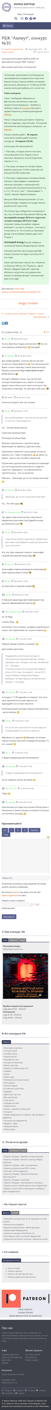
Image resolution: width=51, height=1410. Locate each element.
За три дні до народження (15, 1120)
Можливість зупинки (13, 1048)
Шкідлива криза (11, 1126)
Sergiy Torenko (8, 52)
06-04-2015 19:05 (21, 595)
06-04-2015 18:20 (24, 490)
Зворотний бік (10, 1056)
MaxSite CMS (42, 1401)
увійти (16, 892)
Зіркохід (10, 356)
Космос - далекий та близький (17, 1109)
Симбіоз (7, 1071)
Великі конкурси (32, 1360)
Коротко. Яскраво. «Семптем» (16, 1180)
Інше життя (9, 1100)
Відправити (9, 916)
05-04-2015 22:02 (21, 339)
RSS (47, 332)
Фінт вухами (9, 1083)
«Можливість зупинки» (13, 949)
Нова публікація (40, 317)
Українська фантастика (13, 49)
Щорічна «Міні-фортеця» (12, 1357)
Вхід (20, 14)
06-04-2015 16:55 (23, 397)
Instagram (8, 1390)
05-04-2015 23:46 (24, 356)
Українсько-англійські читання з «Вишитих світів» (26, 1239)
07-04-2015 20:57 (25, 639)
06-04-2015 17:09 (21, 411)
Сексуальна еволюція (13, 1062)
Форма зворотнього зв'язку (13, 1374)
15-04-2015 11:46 (25, 692)
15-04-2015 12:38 (21, 721)
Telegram (20, 1390)
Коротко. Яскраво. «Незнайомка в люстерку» (23, 1182)
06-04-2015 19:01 (24, 564)
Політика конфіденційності (29, 1388)
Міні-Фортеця (31, 1357)
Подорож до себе (11, 1103)
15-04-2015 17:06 (25, 766)
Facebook (31, 1390)
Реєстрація (28, 14)
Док (8, 339)
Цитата (34, 830)
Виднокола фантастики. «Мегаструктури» (22, 1227)
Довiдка (5, 1363)
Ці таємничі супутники (14, 1088)
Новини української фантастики (22, 1277)
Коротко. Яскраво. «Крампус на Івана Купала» (23, 1156)
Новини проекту (15, 1271)
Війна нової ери (11, 1065)
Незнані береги (10, 1085)
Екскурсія (8, 1112)
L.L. (9, 753)
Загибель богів (10, 1054)
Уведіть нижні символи (13, 900)
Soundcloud (9, 1393)
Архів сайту (6, 1360)
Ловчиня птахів (13, 512)
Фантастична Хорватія (13, 1224)
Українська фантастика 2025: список (20, 1168)
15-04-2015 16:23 (21, 753)
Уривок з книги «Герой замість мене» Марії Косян (25, 1185)
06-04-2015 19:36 (31, 612)
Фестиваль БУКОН (33, 1354)
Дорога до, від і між (12, 1094)
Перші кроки (9, 1129)
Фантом (10, 564)
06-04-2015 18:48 (30, 512)
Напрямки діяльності (10, 1354)
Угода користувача (9, 1388)
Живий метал (10, 1106)
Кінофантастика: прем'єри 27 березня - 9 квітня (24, 314)
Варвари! (8, 1091)
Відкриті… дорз (10, 1123)
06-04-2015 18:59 (21, 532)
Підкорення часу (11, 1059)
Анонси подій (14, 1268)
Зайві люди (9, 1077)
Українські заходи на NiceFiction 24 (19, 1233)
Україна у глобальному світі (16, 1068)
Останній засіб (10, 1051)
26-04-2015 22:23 (25, 802)
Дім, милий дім (10, 1097)
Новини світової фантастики (20, 1274)
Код (6, 834)
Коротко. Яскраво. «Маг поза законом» (20, 1165)
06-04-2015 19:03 (21, 581)
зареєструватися (10, 895)
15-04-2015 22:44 (27, 788)
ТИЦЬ (4, 1341)
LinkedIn (21, 1393)
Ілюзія (6, 1074)
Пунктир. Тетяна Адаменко (16, 1171)
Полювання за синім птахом (16, 1080)
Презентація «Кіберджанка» (16, 1230)
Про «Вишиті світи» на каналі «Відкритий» (22, 1236)
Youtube (42, 1390)
